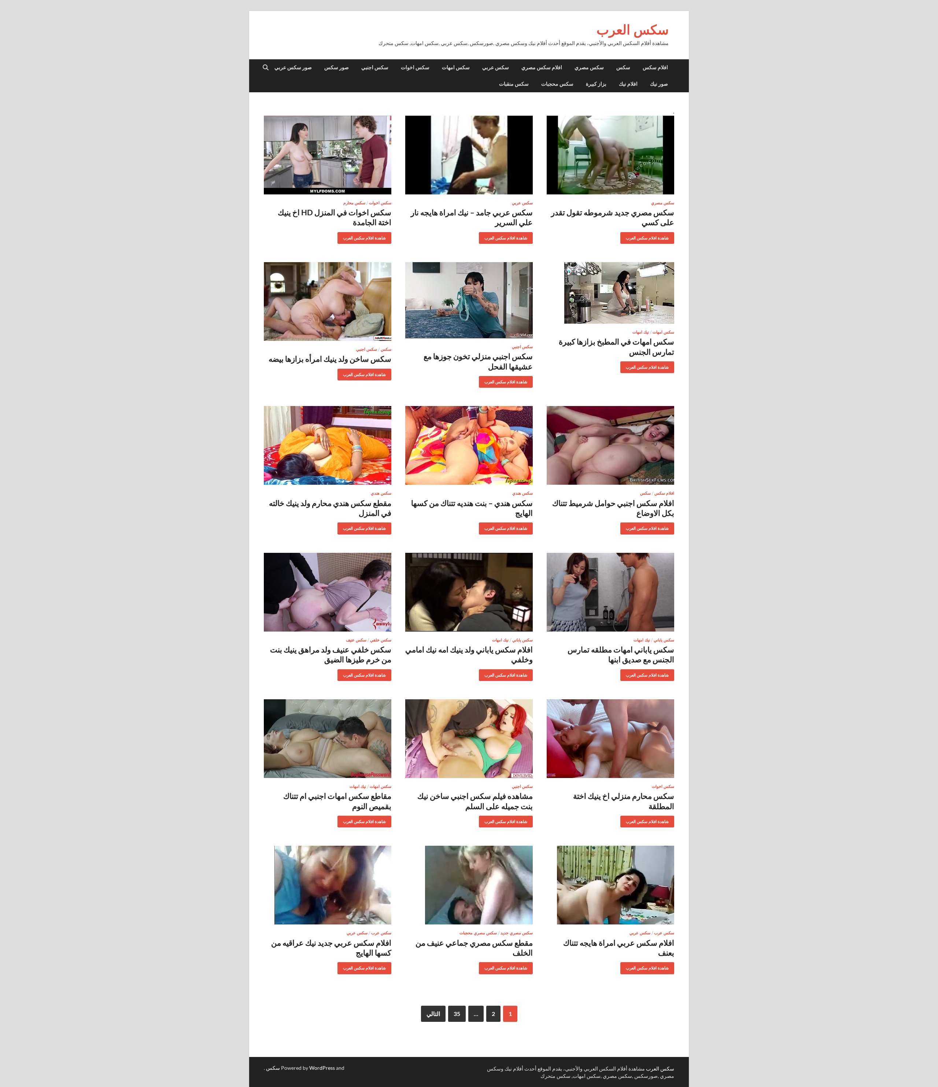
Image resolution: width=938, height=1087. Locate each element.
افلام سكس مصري (541, 67)
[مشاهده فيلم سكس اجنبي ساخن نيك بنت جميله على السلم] (469, 738)
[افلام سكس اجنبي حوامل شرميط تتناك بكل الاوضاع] (610, 445)
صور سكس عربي (293, 67)
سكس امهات (456, 67)
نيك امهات (640, 332)
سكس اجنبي (374, 67)
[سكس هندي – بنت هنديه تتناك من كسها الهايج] (469, 445)
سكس (623, 67)
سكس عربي (495, 67)
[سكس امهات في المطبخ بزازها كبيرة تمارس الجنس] (610, 293)
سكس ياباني (664, 640)
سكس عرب (664, 932)
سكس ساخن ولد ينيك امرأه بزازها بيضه (330, 358)
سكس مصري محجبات (478, 932)
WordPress (322, 1068)
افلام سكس (655, 67)
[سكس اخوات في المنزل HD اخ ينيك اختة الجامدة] (327, 155)
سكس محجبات (557, 84)
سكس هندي (522, 493)
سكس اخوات (415, 67)
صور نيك (659, 84)
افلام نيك (628, 84)
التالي (433, 1013)
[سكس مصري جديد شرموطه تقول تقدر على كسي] (610, 155)
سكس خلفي (380, 640)
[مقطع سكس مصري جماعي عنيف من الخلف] (469, 885)
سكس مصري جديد (517, 932)
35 (457, 1013)
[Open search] (265, 67)
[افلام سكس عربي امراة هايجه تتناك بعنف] (610, 885)
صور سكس (336, 67)
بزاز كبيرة (596, 84)
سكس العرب (633, 29)
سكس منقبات (514, 84)
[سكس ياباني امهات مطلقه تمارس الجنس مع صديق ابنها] (610, 592)
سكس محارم (354, 202)
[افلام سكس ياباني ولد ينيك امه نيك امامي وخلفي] (469, 592)
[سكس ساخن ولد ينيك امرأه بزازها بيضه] (327, 301)
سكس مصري (589, 67)
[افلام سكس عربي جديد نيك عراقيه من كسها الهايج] (327, 885)
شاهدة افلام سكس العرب (650, 236)
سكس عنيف (356, 640)
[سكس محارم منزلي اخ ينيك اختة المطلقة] (610, 738)
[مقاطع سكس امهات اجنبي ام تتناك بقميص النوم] (327, 738)
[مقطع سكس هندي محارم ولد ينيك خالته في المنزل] (327, 445)
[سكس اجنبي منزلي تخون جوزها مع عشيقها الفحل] (469, 300)
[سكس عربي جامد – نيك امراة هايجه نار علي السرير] (469, 155)
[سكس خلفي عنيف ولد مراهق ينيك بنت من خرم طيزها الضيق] (327, 592)
